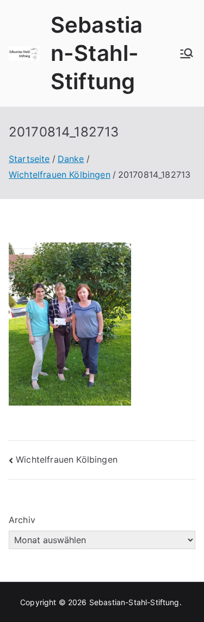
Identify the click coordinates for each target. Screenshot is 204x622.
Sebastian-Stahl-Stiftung (97, 53)
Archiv (22, 519)
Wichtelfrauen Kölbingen (67, 459)
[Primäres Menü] (186, 53)
